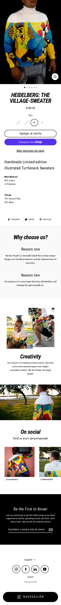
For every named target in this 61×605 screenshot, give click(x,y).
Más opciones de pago (30, 150)
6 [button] (37, 88)
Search (30, 577)
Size (31, 115)
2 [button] (27, 88)
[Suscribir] (50, 529)
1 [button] (24, 87)
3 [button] (29, 88)
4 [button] (32, 88)
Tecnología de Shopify (30, 582)
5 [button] (34, 88)
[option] (30, 42)
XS (18, 122)
